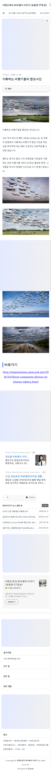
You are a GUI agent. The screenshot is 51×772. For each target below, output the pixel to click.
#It (23, 749)
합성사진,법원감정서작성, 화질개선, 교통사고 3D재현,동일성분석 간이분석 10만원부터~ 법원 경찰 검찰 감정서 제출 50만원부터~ (17, 461)
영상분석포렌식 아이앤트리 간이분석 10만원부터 (17, 456)
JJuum (31, 768)
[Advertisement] (25, 44)
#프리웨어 (22, 744)
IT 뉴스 (6, 74)
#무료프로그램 (42, 744)
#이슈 (17, 749)
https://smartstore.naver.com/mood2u (23, 472)
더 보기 (45, 505)
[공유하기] (14, 497)
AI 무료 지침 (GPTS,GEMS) (22, 13)
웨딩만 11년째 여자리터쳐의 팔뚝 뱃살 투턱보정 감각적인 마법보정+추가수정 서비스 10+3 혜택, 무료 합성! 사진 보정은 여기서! (25, 481)
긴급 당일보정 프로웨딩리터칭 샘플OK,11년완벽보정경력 (23, 476)
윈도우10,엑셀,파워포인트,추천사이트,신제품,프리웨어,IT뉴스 (19, 595)
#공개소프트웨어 (20, 740)
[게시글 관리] (21, 497)
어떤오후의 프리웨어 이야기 (27, 760)
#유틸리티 (7, 740)
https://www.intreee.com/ (18, 452)
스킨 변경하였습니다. (12, 658)
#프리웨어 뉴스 (9, 744)
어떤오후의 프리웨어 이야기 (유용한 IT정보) (24, 5)
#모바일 (31, 744)
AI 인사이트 (45, 13)
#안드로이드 (34, 740)
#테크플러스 (8, 749)
